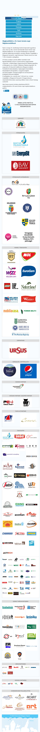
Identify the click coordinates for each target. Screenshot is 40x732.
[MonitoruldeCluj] (16, 667)
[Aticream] (8, 418)
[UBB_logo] (20, 327)
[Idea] (31, 446)
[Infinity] (16, 593)
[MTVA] (8, 191)
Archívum (18, 33)
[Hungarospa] (7, 696)
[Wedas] (28, 299)
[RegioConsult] (16, 582)
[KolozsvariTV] (19, 626)
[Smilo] (7, 543)
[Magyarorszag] (18, 386)
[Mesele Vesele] (10, 559)
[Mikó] (19, 494)
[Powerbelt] (28, 311)
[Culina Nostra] (10, 588)
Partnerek (18, 27)
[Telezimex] (21, 588)
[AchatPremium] (31, 696)
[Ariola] (21, 559)
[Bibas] (31, 475)
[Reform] (10, 582)
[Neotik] (31, 524)
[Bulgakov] (26, 402)
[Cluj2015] (11, 237)
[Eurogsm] (28, 271)
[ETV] (31, 626)
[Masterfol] (31, 504)
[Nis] (19, 485)
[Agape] (7, 466)
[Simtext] (21, 582)
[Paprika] (19, 607)
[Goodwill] (11, 454)
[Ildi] (21, 571)
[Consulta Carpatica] (4, 593)
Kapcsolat (18, 36)
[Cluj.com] (7, 655)
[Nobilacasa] (11, 311)
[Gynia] (16, 571)
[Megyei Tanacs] (28, 222)
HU (15, 15)
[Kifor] (16, 683)
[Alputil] (16, 559)
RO (18, 15)
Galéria (19, 24)
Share (7, 90)
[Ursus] (18, 350)
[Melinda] (11, 298)
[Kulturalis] (27, 208)
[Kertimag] (27, 571)
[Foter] (7, 617)
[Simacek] (31, 533)
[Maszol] (19, 617)
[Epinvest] (19, 466)
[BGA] (28, 193)
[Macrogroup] (33, 571)
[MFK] (8, 436)
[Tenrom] (31, 543)
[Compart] (27, 593)
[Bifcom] (10, 565)
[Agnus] (19, 636)
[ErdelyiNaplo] (4, 667)
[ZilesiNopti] (4, 673)
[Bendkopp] (32, 494)
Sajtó (18, 30)
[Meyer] (4, 576)
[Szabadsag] (7, 607)
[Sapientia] (21, 320)
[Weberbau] (31, 485)
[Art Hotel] (31, 706)
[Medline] (19, 524)
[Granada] (19, 706)
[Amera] (19, 446)
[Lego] (11, 286)
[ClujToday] (27, 667)
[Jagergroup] (31, 466)
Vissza (31, 720)
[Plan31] (33, 576)
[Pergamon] (7, 533)
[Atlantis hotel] (19, 696)
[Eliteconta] (31, 436)
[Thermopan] (33, 582)
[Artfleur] (27, 559)
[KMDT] (21, 683)
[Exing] (19, 504)
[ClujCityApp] (19, 655)
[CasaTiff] (21, 565)
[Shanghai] (7, 524)
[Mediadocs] (31, 456)
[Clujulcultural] (10, 672)
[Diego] (19, 436)
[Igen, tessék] (31, 636)
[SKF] (27, 582)
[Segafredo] (8, 485)
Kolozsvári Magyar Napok (18, 18)
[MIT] (10, 683)
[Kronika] (31, 617)
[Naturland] (28, 286)
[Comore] (28, 420)
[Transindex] (7, 626)
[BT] (11, 256)
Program (18, 21)
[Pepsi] (28, 371)
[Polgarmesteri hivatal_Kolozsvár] (11, 208)
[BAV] (20, 165)
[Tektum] (19, 543)
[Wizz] (11, 271)
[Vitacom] (10, 576)
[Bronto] (16, 565)
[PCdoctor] (8, 402)
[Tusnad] (10, 370)
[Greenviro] (10, 571)
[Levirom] (7, 552)
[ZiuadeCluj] (33, 667)
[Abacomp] (4, 559)
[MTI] (7, 636)
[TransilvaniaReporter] (19, 646)
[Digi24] (8, 645)
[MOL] (28, 256)
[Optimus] (27, 576)
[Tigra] (20, 475)
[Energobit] (20, 153)
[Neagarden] (21, 576)
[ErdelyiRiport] (10, 667)
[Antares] (33, 559)
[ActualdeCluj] (21, 667)
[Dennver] (33, 565)
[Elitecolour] (4, 588)
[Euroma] (4, 571)
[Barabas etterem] (7, 706)
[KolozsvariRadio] (31, 607)
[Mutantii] (16, 576)
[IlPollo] (31, 514)
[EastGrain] (27, 588)
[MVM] (20, 141)
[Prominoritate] (20, 334)
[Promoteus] (4, 582)
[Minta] (4, 683)
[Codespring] (27, 565)
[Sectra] (19, 533)
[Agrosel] (21, 593)
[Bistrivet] (7, 504)
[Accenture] (19, 514)
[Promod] (7, 446)
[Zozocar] (16, 588)
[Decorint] (7, 514)
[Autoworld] (4, 565)
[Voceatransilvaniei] (31, 646)
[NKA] (20, 182)
